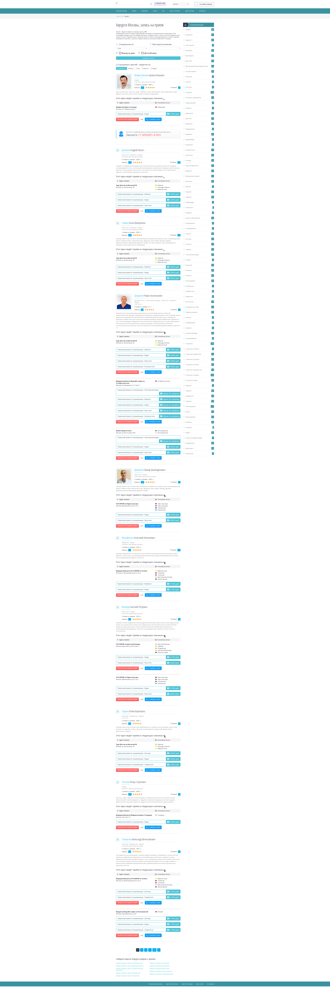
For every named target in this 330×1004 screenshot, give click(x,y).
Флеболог (133, 155)
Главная (118, 16)
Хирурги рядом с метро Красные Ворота (129, 966)
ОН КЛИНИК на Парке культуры (127, 504)
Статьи (155, 11)
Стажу (138, 68)
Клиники (144, 11)
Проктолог (126, 155)
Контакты (202, 11)
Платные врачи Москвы (155, 984)
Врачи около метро (172, 984)
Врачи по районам (187, 984)
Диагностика (189, 11)
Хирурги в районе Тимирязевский (161, 974)
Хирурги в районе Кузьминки (159, 966)
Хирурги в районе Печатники (159, 969)
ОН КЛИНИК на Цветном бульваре (128, 644)
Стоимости (145, 68)
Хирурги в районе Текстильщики (161, 971)
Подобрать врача (148, 58)
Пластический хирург (153, 300)
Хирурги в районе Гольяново (159, 963)
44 (154, 950)
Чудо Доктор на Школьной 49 (126, 185)
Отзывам (153, 68)
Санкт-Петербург (175, 11)
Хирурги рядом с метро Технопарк (127, 976)
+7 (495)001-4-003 (154, 119)
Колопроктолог (139, 300)
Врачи (134, 11)
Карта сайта (199, 984)
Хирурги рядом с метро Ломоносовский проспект (129, 969)
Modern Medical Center (124, 431)
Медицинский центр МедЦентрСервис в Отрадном (134, 815)
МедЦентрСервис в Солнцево (126, 107)
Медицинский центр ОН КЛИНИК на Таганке (131, 571)
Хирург (136, 80)
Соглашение (210, 984)
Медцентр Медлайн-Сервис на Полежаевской (132, 912)
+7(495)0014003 (160, 3)
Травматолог (133, 716)
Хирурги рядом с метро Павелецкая (128, 973)
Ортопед (125, 716)
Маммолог (125, 542)
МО (163, 11)
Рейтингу (131, 68)
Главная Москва (121, 11)
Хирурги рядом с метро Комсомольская (129, 963)
